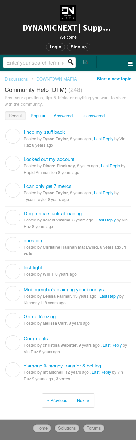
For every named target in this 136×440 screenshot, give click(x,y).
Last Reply (103, 139)
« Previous (57, 400)
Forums (93, 428)
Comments (36, 338)
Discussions (16, 79)
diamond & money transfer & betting (62, 365)
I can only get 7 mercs (48, 185)
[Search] (73, 62)
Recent (15, 115)
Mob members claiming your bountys (64, 289)
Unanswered (93, 115)
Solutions (67, 428)
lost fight (33, 267)
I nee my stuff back (44, 131)
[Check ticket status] (85, 62)
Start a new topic (114, 78)
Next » (83, 400)
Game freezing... (42, 316)
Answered (63, 115)
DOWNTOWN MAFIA (56, 79)
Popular (38, 115)
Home (42, 428)
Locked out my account (49, 158)
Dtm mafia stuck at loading (53, 213)
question (33, 240)
